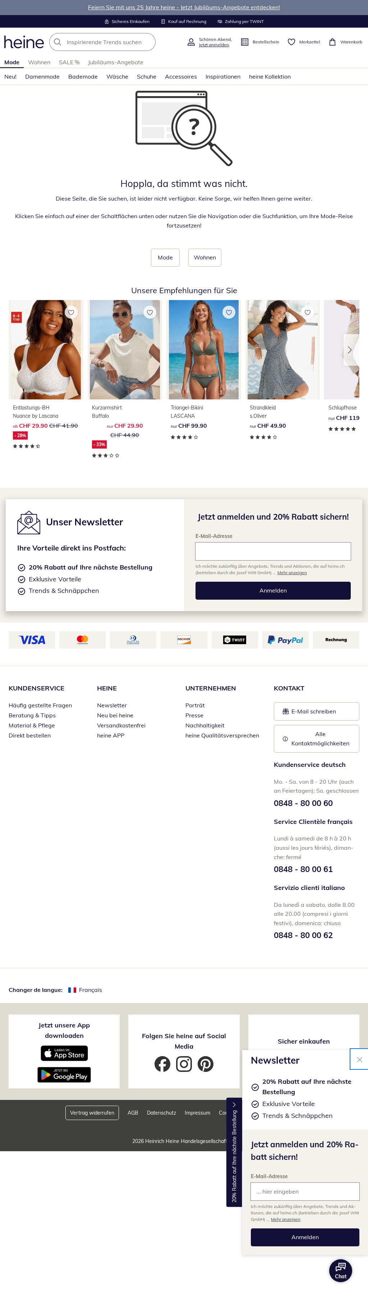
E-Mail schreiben (309, 713)
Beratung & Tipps (32, 715)
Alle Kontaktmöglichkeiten (320, 738)
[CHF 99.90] (203, 350)
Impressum (197, 1113)
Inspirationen (223, 76)
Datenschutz (161, 1113)
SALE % (69, 62)
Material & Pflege (32, 725)
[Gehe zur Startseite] (24, 42)
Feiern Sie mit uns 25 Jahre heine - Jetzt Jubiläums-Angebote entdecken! (184, 7)
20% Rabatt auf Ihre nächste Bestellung (234, 1156)
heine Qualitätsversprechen (222, 735)
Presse (194, 715)
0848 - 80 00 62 (303, 935)
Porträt (195, 705)
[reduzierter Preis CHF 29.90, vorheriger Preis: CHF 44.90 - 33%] (125, 350)
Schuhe (146, 76)
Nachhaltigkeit (205, 725)
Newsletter (112, 705)
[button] (351, 350)
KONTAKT (289, 688)
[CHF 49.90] (282, 350)
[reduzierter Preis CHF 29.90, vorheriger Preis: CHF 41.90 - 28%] (46, 350)
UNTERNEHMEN (210, 688)
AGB (133, 1113)
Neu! (10, 76)
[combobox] (116, 42)
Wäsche (117, 76)
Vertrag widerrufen (92, 1113)
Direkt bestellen (30, 735)
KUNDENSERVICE (36, 688)
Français (90, 989)
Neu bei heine (115, 715)
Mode (11, 62)
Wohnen (39, 62)
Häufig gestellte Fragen (40, 705)
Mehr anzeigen (285, 1219)
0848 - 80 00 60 (303, 803)
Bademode (83, 76)
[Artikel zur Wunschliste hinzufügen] (71, 312)
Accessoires (181, 76)
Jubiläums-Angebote (115, 62)
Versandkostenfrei (121, 725)
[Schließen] (359, 1059)
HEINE (107, 688)
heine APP (110, 735)
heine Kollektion (270, 76)
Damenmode (42, 76)
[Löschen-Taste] (148, 42)
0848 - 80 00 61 (303, 869)
